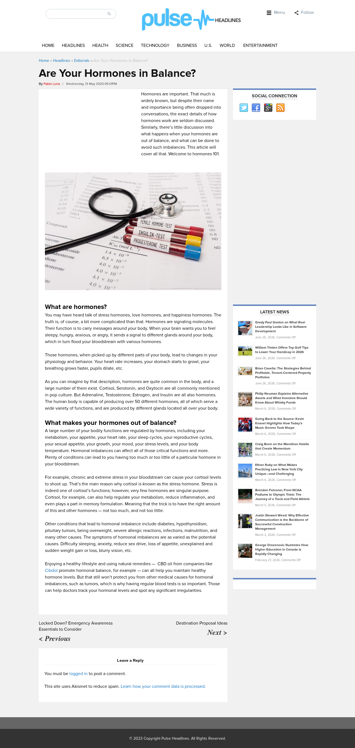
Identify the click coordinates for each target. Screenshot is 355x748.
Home (48, 45)
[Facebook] (255, 107)
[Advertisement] (91, 129)
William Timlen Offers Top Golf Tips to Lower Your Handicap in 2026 (281, 350)
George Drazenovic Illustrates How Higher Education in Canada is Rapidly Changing (281, 549)
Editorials (82, 60)
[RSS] (280, 107)
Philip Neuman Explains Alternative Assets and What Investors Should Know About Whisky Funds (281, 398)
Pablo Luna (52, 84)
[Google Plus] (267, 107)
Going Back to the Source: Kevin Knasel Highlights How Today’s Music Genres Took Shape (279, 423)
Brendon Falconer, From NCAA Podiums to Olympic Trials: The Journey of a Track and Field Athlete (282, 494)
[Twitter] (243, 107)
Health (100, 45)
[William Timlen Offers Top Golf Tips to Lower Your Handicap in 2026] (245, 351)
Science (124, 45)
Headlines (73, 45)
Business (187, 45)
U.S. (208, 45)
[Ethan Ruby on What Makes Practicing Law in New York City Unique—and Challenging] (245, 470)
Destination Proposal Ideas (201, 623)
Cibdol (51, 570)
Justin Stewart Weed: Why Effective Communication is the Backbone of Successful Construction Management (282, 522)
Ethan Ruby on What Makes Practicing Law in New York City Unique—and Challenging (279, 469)
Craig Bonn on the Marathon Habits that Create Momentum (282, 446)
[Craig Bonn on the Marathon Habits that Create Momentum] (245, 449)
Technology (155, 45)
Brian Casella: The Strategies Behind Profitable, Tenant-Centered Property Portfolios (283, 372)
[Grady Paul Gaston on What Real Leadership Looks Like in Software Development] (245, 328)
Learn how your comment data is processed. (163, 686)
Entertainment (260, 45)
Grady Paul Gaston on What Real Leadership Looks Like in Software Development (281, 326)
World (227, 45)
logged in (78, 673)
